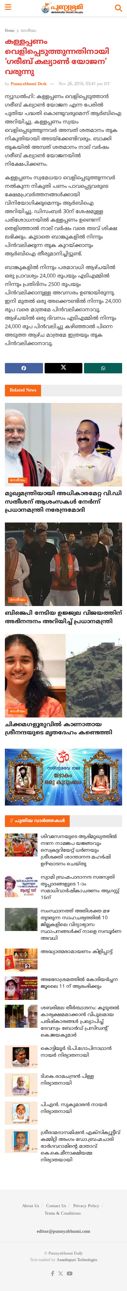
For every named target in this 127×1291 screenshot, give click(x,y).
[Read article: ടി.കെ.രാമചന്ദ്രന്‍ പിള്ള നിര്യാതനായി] (21, 1085)
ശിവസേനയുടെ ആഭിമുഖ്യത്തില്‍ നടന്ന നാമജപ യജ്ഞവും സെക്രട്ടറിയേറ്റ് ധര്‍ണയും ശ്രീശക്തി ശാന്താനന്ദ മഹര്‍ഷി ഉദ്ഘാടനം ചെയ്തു (79, 850)
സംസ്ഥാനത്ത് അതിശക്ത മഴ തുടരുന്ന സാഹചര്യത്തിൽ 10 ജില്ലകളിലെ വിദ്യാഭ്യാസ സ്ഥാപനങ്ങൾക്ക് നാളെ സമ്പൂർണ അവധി (81, 925)
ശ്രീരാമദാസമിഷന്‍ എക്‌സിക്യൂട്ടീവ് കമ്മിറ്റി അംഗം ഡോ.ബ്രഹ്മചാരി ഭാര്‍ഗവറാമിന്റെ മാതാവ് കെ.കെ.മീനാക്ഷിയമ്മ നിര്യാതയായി (80, 1146)
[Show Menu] (8, 8)
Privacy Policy (86, 1206)
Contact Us (56, 1206)
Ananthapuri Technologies (77, 1260)
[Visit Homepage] (63, 8)
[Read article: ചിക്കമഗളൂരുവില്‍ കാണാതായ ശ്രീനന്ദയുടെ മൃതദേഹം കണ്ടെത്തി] (63, 675)
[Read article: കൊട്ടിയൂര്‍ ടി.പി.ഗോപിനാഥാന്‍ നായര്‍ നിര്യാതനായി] (21, 1057)
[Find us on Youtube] (70, 1274)
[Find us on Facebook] (52, 1274)
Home (9, 31)
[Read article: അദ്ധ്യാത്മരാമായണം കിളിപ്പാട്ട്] (21, 960)
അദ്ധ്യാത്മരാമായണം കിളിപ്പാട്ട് (76, 952)
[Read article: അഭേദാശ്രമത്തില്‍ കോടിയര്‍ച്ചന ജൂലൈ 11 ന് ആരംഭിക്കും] (21, 988)
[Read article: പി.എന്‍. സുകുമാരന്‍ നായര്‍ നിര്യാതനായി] (21, 1113)
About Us (30, 1206)
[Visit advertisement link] (63, 777)
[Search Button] (118, 8)
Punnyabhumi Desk (29, 84)
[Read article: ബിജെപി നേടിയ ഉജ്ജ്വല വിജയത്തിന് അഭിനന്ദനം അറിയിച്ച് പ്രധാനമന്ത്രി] (63, 564)
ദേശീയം (28, 31)
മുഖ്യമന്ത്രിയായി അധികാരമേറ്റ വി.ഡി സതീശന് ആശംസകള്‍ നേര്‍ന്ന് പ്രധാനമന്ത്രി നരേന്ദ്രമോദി (63, 502)
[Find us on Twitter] (60, 1274)
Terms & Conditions (63, 1213)
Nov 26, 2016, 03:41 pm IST (84, 84)
